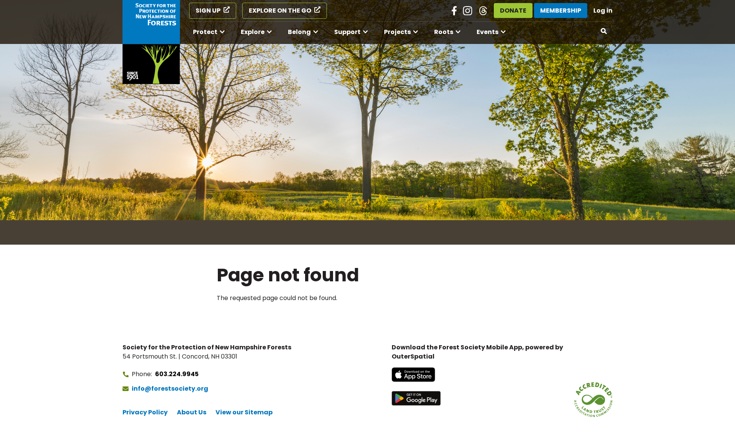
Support (347, 32)
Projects (397, 32)
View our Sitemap (244, 412)
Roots (443, 32)
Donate (513, 10)
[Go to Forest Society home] (151, 42)
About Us (191, 412)
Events (487, 32)
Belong (299, 32)
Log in (602, 10)
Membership (560, 10)
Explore (253, 32)
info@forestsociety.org (170, 388)
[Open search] (604, 31)
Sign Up (208, 10)
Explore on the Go (280, 10)
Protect (205, 32)
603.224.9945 (177, 374)
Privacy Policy (145, 412)
